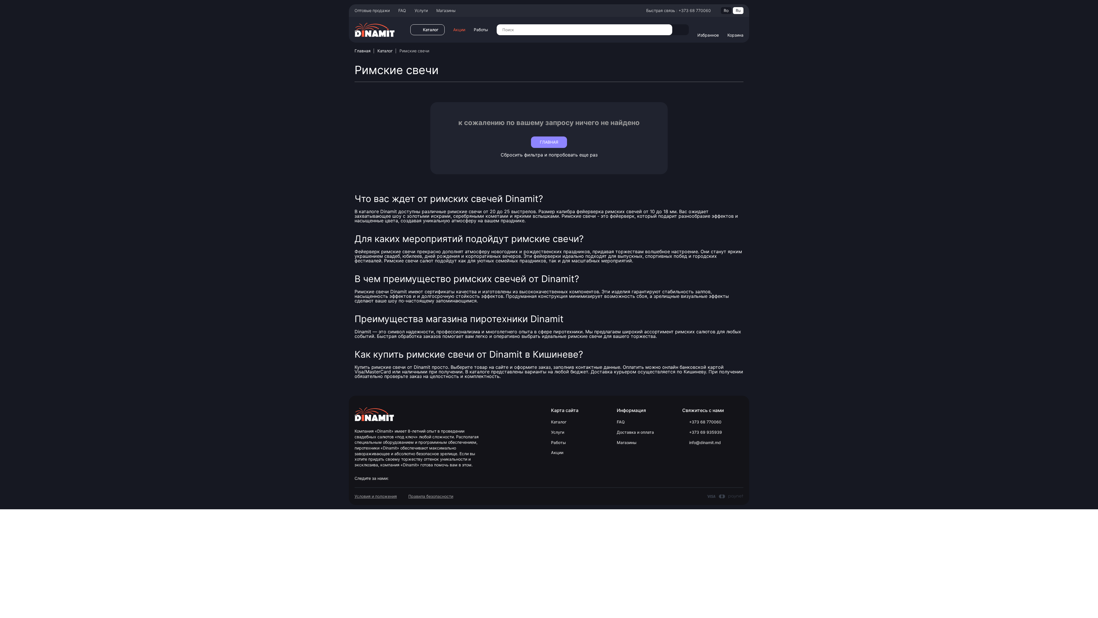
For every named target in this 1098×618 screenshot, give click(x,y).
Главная (363, 50)
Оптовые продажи (372, 10)
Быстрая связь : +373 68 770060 (678, 10)
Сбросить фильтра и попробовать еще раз (549, 155)
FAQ (402, 10)
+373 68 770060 (705, 421)
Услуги (421, 10)
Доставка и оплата (635, 432)
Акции (459, 30)
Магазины (445, 10)
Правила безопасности (430, 496)
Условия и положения (376, 496)
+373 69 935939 (705, 432)
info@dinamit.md (705, 442)
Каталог (385, 50)
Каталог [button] (430, 29)
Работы (481, 30)
